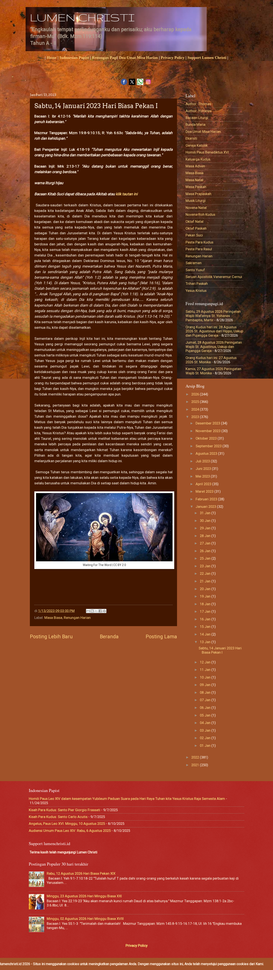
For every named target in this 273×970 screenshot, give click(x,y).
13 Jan (205, 642)
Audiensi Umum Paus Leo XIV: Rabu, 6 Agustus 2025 (70, 831)
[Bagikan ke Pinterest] (104, 611)
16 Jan (205, 619)
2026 (195, 394)
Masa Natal (194, 180)
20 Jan (205, 589)
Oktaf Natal (194, 222)
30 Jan (205, 521)
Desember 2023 (208, 423)
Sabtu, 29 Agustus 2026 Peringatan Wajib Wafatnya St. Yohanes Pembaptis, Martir (213, 316)
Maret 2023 (205, 491)
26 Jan (205, 551)
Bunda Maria (195, 125)
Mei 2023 (203, 476)
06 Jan (205, 708)
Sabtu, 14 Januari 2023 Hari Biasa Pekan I (220, 650)
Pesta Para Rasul (199, 249)
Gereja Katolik (197, 145)
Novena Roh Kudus (200, 215)
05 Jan (205, 715)
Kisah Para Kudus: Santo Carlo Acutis (58, 817)
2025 (195, 402)
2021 (195, 765)
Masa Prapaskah (198, 194)
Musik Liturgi (196, 201)
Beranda (109, 637)
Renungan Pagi (104, 57)
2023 (195, 417)
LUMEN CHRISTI (82, 17)
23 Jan (205, 566)
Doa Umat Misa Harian (138, 57)
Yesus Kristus (196, 291)
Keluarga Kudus (198, 159)
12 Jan (205, 662)
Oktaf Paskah (196, 228)
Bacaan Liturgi (197, 118)
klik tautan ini (127, 194)
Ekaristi (191, 138)
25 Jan (205, 558)
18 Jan (205, 604)
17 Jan (205, 612)
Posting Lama (161, 637)
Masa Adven (195, 166)
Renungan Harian (77, 618)
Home (52, 57)
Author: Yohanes (199, 111)
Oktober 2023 (207, 438)
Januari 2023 (206, 507)
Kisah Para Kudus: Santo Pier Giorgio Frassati (64, 810)
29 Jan (205, 528)
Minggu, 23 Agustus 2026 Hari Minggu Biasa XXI (84, 896)
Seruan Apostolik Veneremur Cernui (214, 277)
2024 (195, 409)
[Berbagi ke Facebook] (100, 611)
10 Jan (205, 677)
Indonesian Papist (74, 57)
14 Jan (205, 634)
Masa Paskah (196, 187)
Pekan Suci (194, 235)
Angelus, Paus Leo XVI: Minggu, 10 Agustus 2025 (67, 824)
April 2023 (204, 484)
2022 (195, 757)
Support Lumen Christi (206, 57)
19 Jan (205, 596)
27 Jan (205, 543)
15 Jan (205, 627)
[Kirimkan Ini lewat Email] (88, 611)
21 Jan (205, 581)
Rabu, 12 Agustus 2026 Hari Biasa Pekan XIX (81, 874)
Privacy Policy (172, 57)
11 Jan (205, 670)
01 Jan (205, 746)
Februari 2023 (207, 499)
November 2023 (208, 431)
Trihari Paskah (197, 284)
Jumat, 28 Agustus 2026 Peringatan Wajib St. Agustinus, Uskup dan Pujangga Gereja (214, 346)
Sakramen (194, 263)
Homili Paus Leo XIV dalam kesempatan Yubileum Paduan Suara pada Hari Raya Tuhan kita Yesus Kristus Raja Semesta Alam (127, 799)
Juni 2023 (204, 469)
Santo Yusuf (195, 270)
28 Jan (205, 536)
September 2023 (209, 446)
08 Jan (205, 693)
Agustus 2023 (207, 454)
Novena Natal (196, 208)
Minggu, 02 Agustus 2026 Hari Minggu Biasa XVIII (85, 919)
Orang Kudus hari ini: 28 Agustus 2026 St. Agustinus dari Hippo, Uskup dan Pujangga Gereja (214, 331)
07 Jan (205, 700)
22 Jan (205, 574)
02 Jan (205, 738)
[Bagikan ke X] (96, 611)
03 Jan (205, 730)
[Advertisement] (112, 591)
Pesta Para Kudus (199, 242)
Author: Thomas (198, 104)
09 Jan (205, 685)
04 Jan (205, 723)
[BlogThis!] (92, 611)
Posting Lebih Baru (51, 637)
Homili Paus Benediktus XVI (207, 152)
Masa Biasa (53, 618)
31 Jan (205, 513)
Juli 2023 (203, 461)
